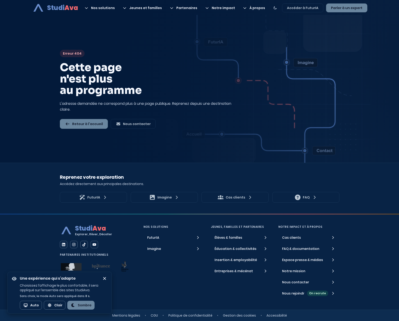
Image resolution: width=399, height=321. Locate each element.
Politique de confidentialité (190, 315)
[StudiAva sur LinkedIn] (63, 244)
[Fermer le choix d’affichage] (104, 278)
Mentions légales (126, 315)
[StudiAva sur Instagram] (74, 244)
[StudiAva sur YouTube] (94, 244)
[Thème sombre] (275, 8)
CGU (154, 315)
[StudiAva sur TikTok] (84, 244)
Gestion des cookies (239, 315)
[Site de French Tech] (124, 266)
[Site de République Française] (71, 267)
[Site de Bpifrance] (101, 266)
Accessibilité (276, 315)
